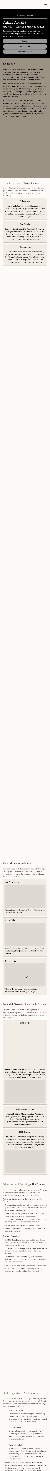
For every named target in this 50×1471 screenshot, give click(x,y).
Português (21, 15)
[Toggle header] (45, 4)
